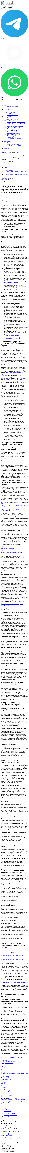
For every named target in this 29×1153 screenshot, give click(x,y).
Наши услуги (7, 109)
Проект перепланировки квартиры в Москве (15, 174)
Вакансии (6, 1117)
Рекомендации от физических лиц (16, 122)
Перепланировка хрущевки (14, 134)
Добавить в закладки (6, 1095)
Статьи (5, 124)
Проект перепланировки (13, 129)
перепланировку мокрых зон (11, 282)
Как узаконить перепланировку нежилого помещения (15, 139)
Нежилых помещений (12, 115)
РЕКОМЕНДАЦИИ (9, 120)
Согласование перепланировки (15, 126)
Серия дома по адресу (12, 130)
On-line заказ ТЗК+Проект (14, 145)
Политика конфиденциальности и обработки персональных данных (12, 1134)
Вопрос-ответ (7, 147)
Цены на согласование (10, 112)
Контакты (6, 148)
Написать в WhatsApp (13, 1099)
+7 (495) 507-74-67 (5, 151)
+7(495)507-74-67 (5, 8)
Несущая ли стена (8, 170)
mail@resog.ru (19, 1101)
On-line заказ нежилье (12, 142)
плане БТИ (16, 501)
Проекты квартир (11, 117)
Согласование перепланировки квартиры (15, 171)
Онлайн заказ (7, 141)
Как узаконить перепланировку (12, 173)
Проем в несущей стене (13, 136)
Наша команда (10, 108)
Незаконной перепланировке (12, 338)
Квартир (9, 113)
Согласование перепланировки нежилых (14, 175)
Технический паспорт (12, 137)
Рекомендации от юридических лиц (16, 123)
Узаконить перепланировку (14, 127)
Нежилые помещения (12, 119)
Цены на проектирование (10, 1115)
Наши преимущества (12, 106)
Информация (7, 168)
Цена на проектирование (10, 110)
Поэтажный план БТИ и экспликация (17, 131)
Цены (5, 1109)
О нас (5, 105)
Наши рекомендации (9, 1113)
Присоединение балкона (13, 133)
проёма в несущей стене (14, 971)
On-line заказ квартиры (13, 144)
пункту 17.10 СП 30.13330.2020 (14, 379)
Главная (6, 104)
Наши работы (7, 116)
